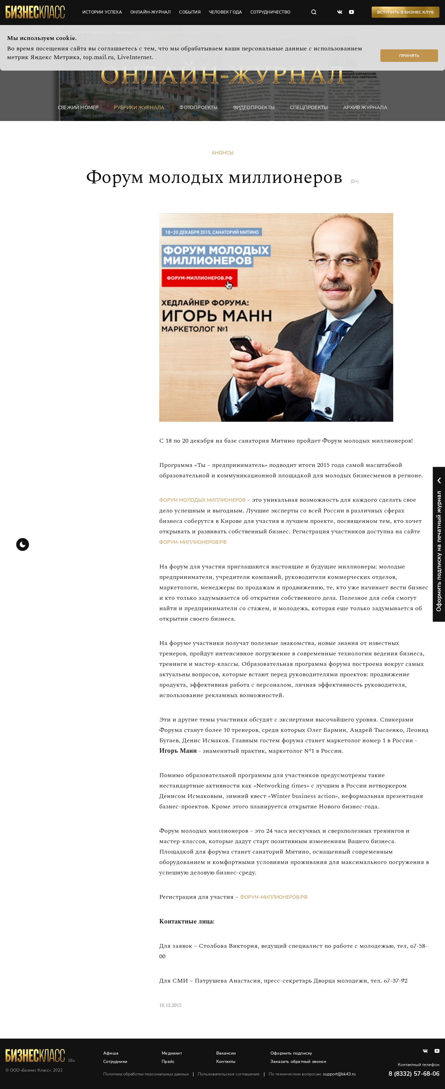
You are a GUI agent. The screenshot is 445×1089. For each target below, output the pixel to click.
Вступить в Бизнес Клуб (405, 12)
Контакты (226, 1061)
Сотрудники (115, 1061)
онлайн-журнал (150, 12)
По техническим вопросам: (312, 1074)
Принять (409, 55)
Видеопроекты (254, 107)
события (189, 12)
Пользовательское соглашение (229, 1074)
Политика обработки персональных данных (146, 1074)
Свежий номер (78, 107)
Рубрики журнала (139, 107)
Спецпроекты (309, 107)
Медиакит (172, 1053)
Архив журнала (365, 107)
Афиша (111, 1053)
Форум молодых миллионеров (202, 500)
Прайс (168, 1061)
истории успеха (102, 12)
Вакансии (226, 1053)
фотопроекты (198, 107)
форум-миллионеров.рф (193, 542)
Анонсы (222, 153)
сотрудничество (270, 12)
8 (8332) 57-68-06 (414, 1074)
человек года (225, 12)
